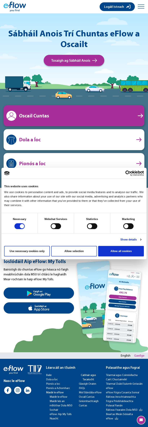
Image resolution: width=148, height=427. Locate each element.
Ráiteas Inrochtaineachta (121, 396)
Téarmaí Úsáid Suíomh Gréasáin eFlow (124, 386)
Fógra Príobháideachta (119, 401)
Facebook (8, 390)
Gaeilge (139, 356)
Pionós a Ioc (53, 383)
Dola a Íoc (52, 379)
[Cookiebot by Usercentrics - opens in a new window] (128, 173)
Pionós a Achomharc (58, 388)
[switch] (56, 226)
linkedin (27, 390)
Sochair (54, 409)
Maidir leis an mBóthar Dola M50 (61, 403)
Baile (49, 375)
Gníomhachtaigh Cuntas (89, 403)
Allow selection (74, 251)
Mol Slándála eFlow (90, 392)
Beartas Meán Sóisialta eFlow (119, 416)
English (125, 356)
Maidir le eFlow (55, 392)
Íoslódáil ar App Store (39, 308)
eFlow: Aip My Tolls (61, 414)
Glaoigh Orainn (87, 383)
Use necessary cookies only (27, 251)
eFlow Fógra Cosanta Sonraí (122, 392)
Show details (128, 239)
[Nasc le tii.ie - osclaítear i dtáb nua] (35, 370)
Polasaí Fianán (114, 405)
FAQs (82, 388)
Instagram (18, 390)
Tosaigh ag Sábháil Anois (70, 60)
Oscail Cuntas (87, 396)
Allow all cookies (121, 251)
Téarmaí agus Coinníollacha (122, 375)
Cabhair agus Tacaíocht (88, 377)
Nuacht (54, 418)
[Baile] (15, 7)
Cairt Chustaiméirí (116, 379)
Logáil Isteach (114, 7)
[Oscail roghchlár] (141, 6)
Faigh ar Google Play (39, 293)
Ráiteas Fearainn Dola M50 (121, 409)
